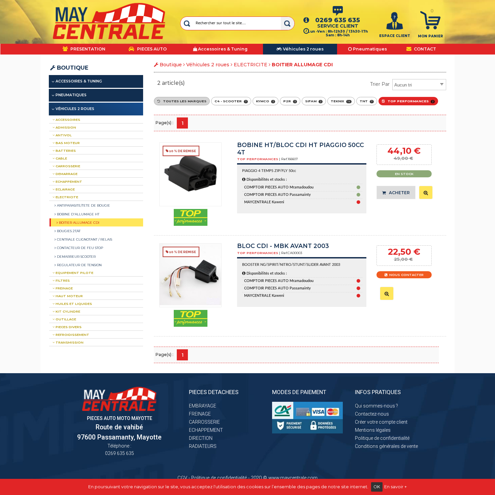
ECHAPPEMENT (68, 181)
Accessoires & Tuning (79, 81)
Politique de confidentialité (382, 438)
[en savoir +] (426, 192)
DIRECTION (200, 438)
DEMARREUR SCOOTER (76, 256)
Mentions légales (373, 430)
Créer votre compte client (381, 422)
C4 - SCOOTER (230, 101)
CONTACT (424, 48)
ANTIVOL (63, 135)
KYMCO (265, 101)
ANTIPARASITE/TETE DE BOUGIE (83, 205)
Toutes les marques (183, 101)
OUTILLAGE (65, 319)
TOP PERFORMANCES (409, 101)
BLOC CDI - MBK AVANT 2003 (283, 245)
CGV (182, 478)
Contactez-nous (372, 414)
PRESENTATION (87, 48)
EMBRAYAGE (202, 406)
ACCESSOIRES (67, 119)
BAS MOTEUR (67, 143)
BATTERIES (65, 150)
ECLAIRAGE (65, 189)
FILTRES (62, 280)
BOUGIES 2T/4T (68, 231)
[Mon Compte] (394, 20)
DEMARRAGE (66, 174)
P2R (289, 101)
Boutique (71, 67)
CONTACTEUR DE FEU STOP (79, 248)
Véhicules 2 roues (207, 65)
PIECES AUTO (151, 48)
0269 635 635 (337, 20)
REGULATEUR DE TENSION (79, 265)
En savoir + (395, 486)
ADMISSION (65, 127)
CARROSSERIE (67, 166)
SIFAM (313, 101)
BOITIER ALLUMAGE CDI (78, 222)
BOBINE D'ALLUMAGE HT (77, 214)
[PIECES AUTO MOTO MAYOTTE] (109, 21)
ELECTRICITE (250, 65)
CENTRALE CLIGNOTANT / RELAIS (84, 239)
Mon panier (430, 36)
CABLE (61, 158)
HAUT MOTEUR (69, 296)
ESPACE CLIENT (394, 36)
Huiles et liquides (73, 304)
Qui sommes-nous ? (376, 406)
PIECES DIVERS (68, 327)
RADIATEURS (203, 446)
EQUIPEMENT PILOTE (74, 273)
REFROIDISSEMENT (72, 335)
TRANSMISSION (69, 342)
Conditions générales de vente (386, 446)
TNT (366, 101)
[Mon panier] (430, 20)
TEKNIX (340, 101)
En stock (404, 174)
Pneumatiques (71, 95)
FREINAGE (64, 288)
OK (376, 486)
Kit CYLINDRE (67, 311)
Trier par (380, 84)
